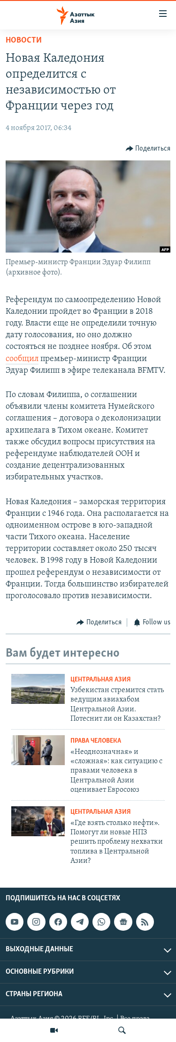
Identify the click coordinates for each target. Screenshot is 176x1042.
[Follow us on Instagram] (36, 922)
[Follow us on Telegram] (80, 922)
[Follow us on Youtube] (14, 922)
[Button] (148, 149)
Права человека (95, 741)
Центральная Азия (100, 679)
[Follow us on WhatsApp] (101, 922)
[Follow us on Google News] (123, 922)
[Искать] (122, 1030)
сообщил (22, 359)
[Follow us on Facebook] (58, 922)
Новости (24, 40)
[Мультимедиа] (54, 1030)
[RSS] (145, 922)
